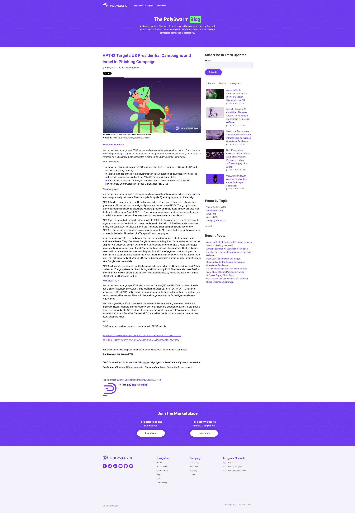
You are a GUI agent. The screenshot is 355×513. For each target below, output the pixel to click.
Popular (222, 83)
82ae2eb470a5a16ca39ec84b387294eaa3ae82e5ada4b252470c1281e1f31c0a (142, 335)
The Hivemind (133, 67)
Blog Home (138, 5)
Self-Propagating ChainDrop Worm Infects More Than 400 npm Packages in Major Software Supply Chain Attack (226, 272)
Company (149, 5)
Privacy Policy (230, 504)
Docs (159, 478)
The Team (194, 462)
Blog (158, 474)
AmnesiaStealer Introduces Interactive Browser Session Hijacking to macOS (229, 244)
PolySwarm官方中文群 (232, 466)
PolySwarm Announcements (235, 470)
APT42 (157, 380)
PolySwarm (228, 462)
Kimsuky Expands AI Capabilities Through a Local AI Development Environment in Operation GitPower (229, 252)
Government (130, 380)
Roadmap (194, 466)
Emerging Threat (216, 220)
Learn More (151, 433)
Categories (235, 83)
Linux (211, 214)
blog (162, 367)
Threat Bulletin (117, 380)
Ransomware (214, 210)
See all (208, 226)
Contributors (162, 470)
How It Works (162, 466)
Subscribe (172, 367)
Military (149, 380)
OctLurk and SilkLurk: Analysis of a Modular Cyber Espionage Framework (227, 280)
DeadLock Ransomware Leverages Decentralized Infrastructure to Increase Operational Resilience (225, 262)
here (145, 362)
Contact (193, 474)
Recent (211, 83)
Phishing (141, 380)
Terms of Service (245, 504)
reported (175, 197)
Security (193, 470)
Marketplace (161, 5)
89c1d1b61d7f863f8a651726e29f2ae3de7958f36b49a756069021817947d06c (141, 340)
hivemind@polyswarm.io (130, 367)
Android (212, 217)
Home (159, 462)
